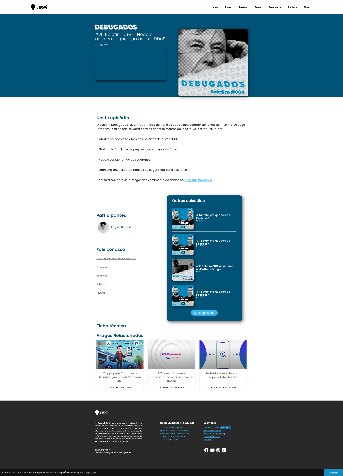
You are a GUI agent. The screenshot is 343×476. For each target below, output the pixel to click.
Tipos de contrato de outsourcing (174, 430)
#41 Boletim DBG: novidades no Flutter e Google (214, 267)
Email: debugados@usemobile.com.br (116, 258)
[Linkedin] (224, 450)
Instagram (101, 275)
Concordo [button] (333, 472)
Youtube (100, 292)
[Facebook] (206, 450)
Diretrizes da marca (212, 430)
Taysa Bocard (122, 227)
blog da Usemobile (198, 180)
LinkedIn (100, 284)
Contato (292, 7)
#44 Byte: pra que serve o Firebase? (213, 216)
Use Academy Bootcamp (214, 433)
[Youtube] (212, 450)
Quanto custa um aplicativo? (172, 436)
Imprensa (208, 439)
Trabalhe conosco (212, 427)
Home (215, 7)
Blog (306, 7)
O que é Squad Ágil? (169, 439)
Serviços (242, 7)
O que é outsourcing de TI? (171, 427)
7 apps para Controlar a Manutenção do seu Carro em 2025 (120, 377)
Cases (258, 7)
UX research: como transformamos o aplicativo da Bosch (171, 377)
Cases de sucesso (212, 436)
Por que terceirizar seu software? (174, 433)
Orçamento (275, 7)
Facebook (101, 267)
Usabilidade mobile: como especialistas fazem (223, 375)
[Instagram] (218, 450)
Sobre (228, 7)
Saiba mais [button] (91, 472)
